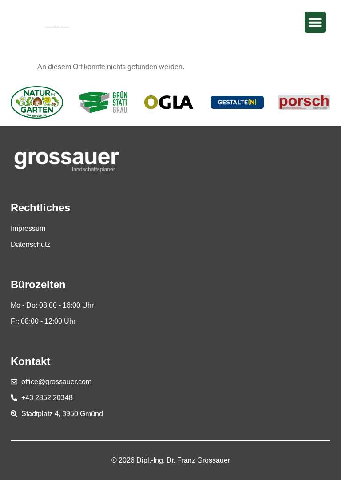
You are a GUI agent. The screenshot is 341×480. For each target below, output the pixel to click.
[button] (315, 22)
